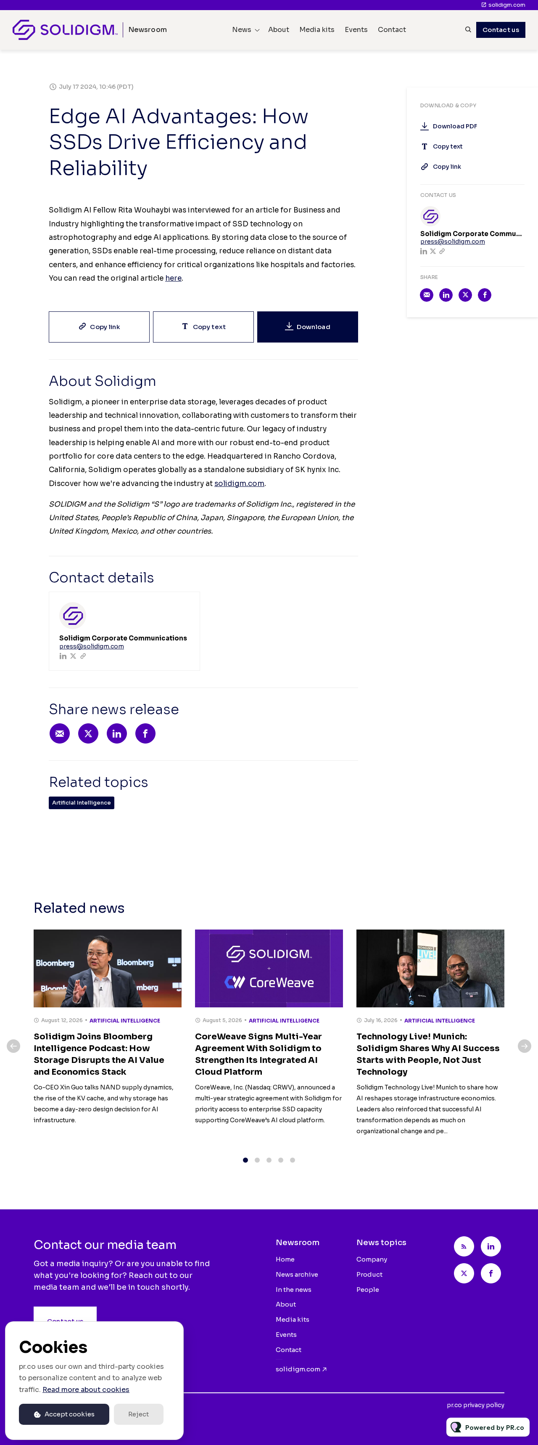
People (367, 1290)
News (241, 29)
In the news (293, 1290)
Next (524, 1046)
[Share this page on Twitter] (88, 733)
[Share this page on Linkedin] (117, 733)
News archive (297, 1274)
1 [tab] (245, 1160)
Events (356, 29)
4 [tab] (280, 1160)
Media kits (317, 29)
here (173, 278)
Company (371, 1259)
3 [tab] (269, 1160)
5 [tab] (292, 1160)
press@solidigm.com (91, 646)
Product (369, 1274)
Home (285, 1259)
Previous (13, 1046)
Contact (392, 29)
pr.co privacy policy (475, 1405)
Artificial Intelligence (81, 802)
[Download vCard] (185, 606)
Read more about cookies (85, 1389)
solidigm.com (506, 4)
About (278, 29)
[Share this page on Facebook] (145, 733)
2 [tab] (257, 1160)
